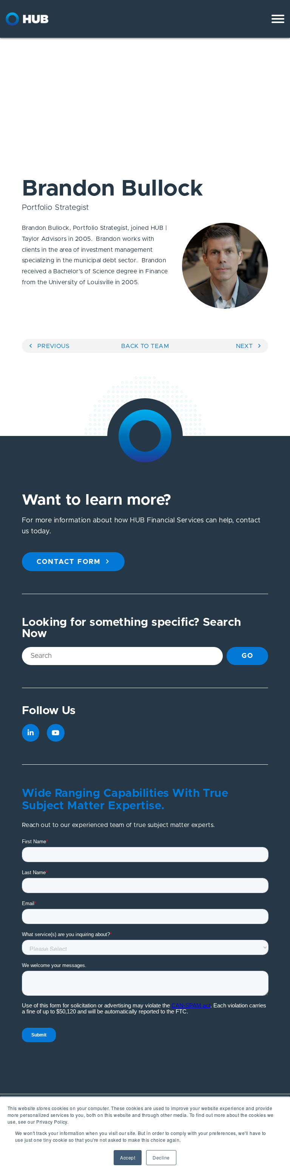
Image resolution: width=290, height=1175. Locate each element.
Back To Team (145, 346)
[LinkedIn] (31, 733)
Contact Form (69, 562)
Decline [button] (161, 1157)
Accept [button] (127, 1157)
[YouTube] (56, 733)
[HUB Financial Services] (47, 19)
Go (247, 656)
